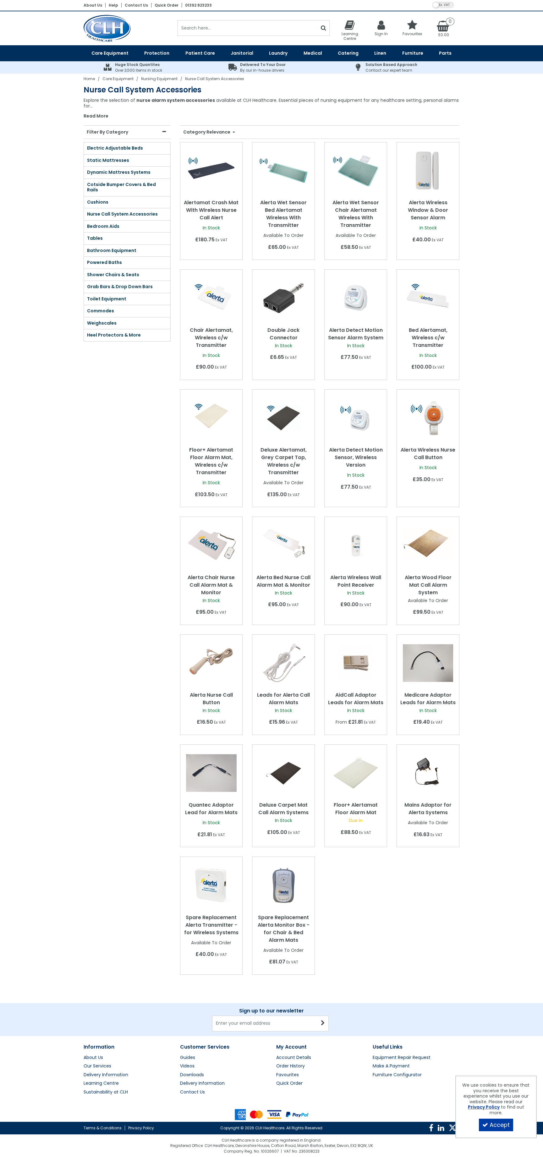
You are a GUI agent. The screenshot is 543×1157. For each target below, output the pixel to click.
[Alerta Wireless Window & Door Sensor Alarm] (428, 170)
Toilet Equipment (106, 299)
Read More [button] (96, 116)
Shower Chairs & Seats (113, 274)
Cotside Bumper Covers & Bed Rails (121, 187)
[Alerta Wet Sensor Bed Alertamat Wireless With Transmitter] (283, 170)
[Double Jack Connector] (283, 298)
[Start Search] (323, 28)
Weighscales (102, 323)
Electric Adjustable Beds (115, 148)
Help (113, 5)
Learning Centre (101, 1083)
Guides (187, 1058)
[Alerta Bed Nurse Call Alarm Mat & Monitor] (283, 545)
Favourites (287, 1075)
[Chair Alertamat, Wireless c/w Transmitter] (211, 298)
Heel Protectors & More (114, 335)
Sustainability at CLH (106, 1092)
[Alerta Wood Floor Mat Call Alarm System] (428, 545)
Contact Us (136, 5)
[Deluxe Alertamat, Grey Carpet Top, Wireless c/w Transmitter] (283, 417)
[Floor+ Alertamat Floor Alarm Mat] (356, 773)
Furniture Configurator (397, 1075)
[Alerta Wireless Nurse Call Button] (428, 417)
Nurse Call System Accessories (122, 214)
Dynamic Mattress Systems (119, 172)
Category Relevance (207, 132)
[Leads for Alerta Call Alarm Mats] (283, 663)
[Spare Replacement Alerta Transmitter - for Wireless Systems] (211, 885)
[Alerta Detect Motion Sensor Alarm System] (356, 298)
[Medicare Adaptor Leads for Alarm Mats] (428, 663)
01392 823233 (198, 5)
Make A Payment (391, 1066)
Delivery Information (106, 1075)
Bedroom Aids (103, 226)
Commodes (100, 311)
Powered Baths (104, 262)
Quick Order (166, 5)
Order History (290, 1066)
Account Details (293, 1058)
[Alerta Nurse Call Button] (211, 663)
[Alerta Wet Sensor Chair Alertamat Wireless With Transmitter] (356, 170)
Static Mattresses (108, 160)
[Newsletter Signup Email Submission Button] (323, 1023)
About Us (93, 5)
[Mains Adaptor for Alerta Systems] (428, 773)
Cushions (97, 202)
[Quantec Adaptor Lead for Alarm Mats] (211, 773)
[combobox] (271, 108)
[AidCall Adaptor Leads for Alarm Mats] (356, 663)
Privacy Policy (141, 1128)
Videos (187, 1066)
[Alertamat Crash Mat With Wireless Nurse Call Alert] (211, 170)
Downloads (192, 1075)
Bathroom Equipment (111, 250)
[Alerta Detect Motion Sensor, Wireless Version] (356, 417)
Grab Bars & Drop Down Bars (120, 286)
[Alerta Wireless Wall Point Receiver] (356, 545)
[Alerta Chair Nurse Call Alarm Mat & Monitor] (211, 545)
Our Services (97, 1066)
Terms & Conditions (103, 1128)
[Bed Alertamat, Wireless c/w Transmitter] (428, 298)
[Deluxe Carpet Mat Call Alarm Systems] (283, 773)
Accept (500, 1125)
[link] (431, 1128)
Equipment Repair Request (402, 1058)
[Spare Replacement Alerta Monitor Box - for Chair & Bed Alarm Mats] (283, 885)
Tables (95, 238)
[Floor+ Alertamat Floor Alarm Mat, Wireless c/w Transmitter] (211, 417)
